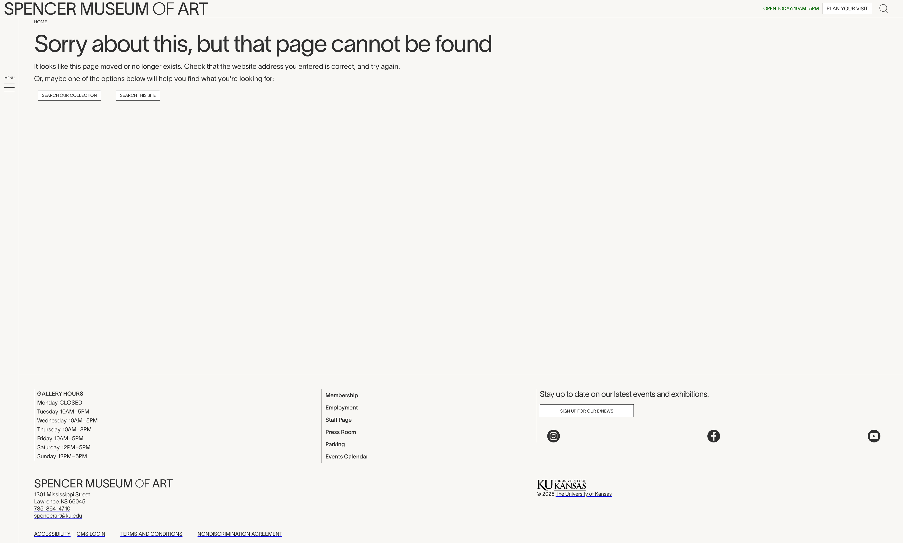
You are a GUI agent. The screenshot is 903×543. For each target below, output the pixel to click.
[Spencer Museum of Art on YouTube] (874, 436)
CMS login (91, 534)
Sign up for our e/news (586, 411)
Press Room (340, 432)
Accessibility (52, 534)
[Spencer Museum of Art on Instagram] (553, 436)
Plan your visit (847, 8)
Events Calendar (346, 456)
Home (40, 22)
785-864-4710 (52, 508)
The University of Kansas (584, 494)
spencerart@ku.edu (58, 515)
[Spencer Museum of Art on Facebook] (713, 436)
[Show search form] (883, 8)
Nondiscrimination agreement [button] (240, 534)
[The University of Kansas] (561, 484)
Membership (341, 395)
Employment (341, 407)
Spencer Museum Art (103, 483)
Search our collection (69, 95)
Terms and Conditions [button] (151, 534)
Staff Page (338, 420)
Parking (335, 444)
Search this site (138, 95)
